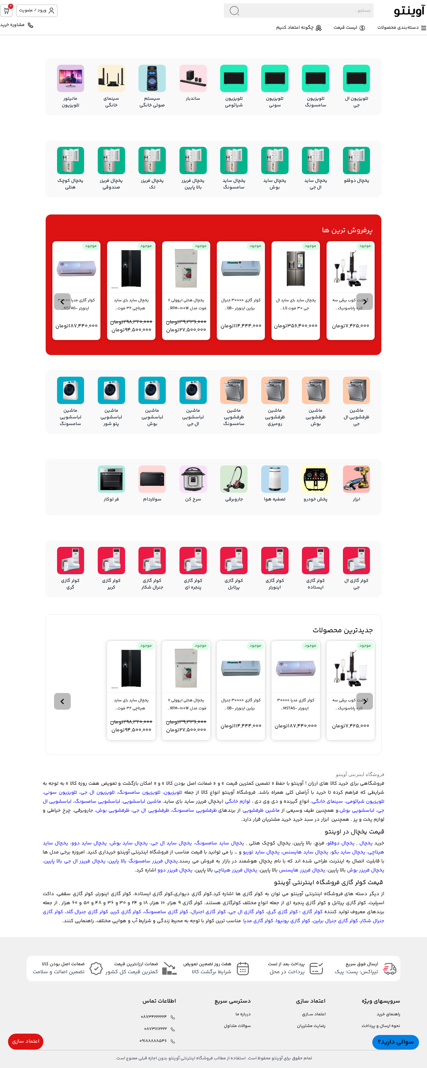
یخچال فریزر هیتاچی (235, 870)
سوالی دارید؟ (396, 1042)
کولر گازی (312, 912)
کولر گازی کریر (126, 912)
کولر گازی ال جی (246, 912)
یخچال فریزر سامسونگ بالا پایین (143, 861)
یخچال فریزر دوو (174, 870)
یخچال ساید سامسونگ (220, 843)
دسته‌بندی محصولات (398, 27)
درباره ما (243, 1014)
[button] (364, 301)
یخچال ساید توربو (261, 852)
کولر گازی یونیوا (293, 921)
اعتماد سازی (25, 1041)
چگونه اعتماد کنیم (295, 27)
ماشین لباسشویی (142, 801)
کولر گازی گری (282, 912)
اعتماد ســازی (314, 1014)
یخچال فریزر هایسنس (302, 870)
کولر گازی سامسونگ (166, 912)
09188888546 (153, 1041)
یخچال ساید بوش (129, 843)
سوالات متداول (237, 1026)
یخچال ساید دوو (89, 843)
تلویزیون (173, 792)
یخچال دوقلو (341, 843)
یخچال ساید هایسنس (305, 852)
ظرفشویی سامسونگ (194, 810)
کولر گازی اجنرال (208, 912)
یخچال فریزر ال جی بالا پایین (74, 861)
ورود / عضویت (32, 10)
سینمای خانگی (327, 801)
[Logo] (400, 10)
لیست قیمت (345, 27)
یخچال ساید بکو (348, 852)
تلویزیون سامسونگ (139, 792)
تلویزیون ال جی (97, 792)
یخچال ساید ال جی (171, 843)
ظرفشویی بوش (112, 810)
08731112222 (155, 1029)
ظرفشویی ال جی (150, 810)
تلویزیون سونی (60, 792)
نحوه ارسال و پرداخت (381, 1026)
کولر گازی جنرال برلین (335, 921)
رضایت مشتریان (311, 1026)
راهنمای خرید (388, 1014)
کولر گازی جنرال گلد (87, 912)
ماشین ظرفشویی (261, 810)
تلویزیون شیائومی (365, 801)
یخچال (366, 843)
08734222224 (154, 1017)
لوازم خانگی (237, 801)
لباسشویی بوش (357, 810)
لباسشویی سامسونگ (97, 801)
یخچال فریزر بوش (365, 870)
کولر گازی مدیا (258, 921)
